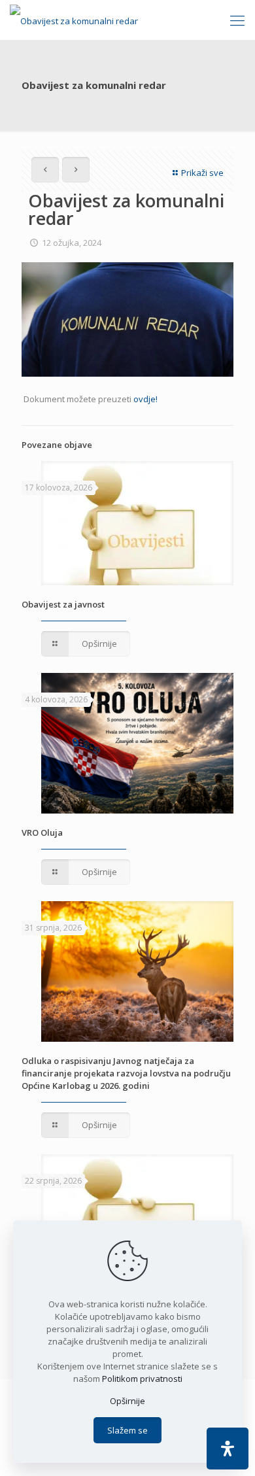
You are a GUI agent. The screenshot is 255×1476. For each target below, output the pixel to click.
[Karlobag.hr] (74, 19)
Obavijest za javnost (63, 604)
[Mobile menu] (237, 20)
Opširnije (127, 1401)
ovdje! (145, 399)
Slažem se (127, 1430)
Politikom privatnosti (142, 1378)
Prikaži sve (202, 173)
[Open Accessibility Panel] (227, 1448)
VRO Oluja (42, 832)
